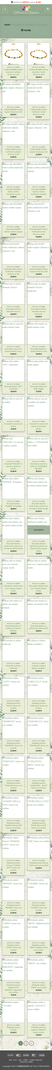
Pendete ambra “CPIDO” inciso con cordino (13, 947)
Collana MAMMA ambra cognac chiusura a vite (13, 110)
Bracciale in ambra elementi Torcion (13, 310)
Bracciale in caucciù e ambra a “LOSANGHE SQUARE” (38, 466)
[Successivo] (31, 1043)
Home (10, 1060)
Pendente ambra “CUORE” (13, 1028)
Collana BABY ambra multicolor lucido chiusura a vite (38, 112)
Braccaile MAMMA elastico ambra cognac (13, 230)
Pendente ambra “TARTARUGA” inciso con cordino (38, 745)
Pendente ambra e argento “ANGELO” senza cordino (38, 1030)
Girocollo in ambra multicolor (13, 667)
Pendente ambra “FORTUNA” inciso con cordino (13, 785)
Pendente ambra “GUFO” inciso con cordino (13, 706)
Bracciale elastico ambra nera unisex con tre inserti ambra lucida (38, 506)
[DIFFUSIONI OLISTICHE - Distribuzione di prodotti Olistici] (26, 9)
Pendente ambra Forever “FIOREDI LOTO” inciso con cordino (13, 867)
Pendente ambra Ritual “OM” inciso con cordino (38, 864)
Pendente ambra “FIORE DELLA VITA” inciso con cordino (39, 825)
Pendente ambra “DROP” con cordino (39, 986)
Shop (7, 25)
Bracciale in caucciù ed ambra (13, 425)
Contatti (25, 1060)
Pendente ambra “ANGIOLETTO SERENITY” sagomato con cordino (13, 989)
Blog (15, 1060)
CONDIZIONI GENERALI (26, 1062)
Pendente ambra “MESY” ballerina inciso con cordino (39, 947)
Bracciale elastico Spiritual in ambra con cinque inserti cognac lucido (38, 547)
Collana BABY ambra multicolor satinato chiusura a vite (13, 152)
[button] (5, 9)
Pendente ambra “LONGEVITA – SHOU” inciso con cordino (38, 785)
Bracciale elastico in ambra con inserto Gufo (38, 627)
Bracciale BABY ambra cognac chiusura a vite (39, 270)
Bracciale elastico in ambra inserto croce (39, 350)
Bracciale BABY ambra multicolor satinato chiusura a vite (13, 271)
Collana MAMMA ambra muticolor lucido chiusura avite (38, 72)
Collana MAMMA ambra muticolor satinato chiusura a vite (13, 72)
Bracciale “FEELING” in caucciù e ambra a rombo (13, 466)
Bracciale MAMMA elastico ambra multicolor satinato (38, 192)
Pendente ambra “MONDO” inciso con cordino (13, 907)
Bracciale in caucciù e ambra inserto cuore (13, 350)
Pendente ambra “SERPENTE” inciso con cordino (13, 745)
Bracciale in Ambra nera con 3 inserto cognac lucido (13, 588)
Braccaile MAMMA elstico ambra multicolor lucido (13, 192)
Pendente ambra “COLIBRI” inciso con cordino (38, 907)
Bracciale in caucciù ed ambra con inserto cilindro (39, 426)
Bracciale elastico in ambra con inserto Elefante (13, 628)
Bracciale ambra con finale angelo (39, 387)
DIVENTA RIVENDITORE (36, 1060)
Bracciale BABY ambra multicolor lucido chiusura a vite (39, 231)
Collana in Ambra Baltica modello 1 (38, 667)
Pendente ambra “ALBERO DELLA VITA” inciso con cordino (13, 825)
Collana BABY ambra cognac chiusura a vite (39, 150)
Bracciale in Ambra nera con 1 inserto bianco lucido (38, 588)
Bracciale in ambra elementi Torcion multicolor (38, 311)
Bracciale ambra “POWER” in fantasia (13, 505)
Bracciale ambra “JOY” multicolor (13, 387)
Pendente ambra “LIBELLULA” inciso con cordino (39, 706)
